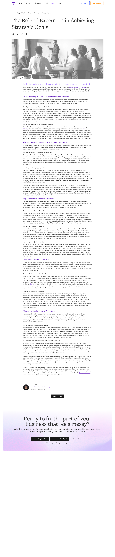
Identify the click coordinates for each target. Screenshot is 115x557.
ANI (47, 3)
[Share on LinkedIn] (26, 34)
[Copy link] (22, 34)
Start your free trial (84, 373)
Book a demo (77, 439)
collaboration (33, 284)
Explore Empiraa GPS (40, 439)
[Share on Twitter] (17, 34)
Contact (59, 3)
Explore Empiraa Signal (60, 439)
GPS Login (84, 3)
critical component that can (77, 87)
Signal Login (97, 3)
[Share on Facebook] (13, 34)
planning (25, 129)
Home (13, 13)
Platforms (38, 3)
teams (84, 129)
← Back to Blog (57, 396)
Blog (52, 3)
